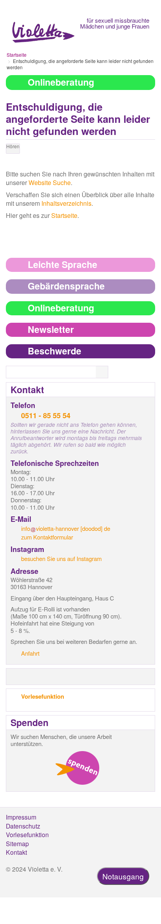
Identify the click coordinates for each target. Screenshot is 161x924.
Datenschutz (23, 826)
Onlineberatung (61, 82)
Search (106, 372)
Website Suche (50, 182)
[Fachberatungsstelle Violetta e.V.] (43, 24)
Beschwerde (54, 350)
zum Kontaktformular (47, 537)
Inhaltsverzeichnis (66, 203)
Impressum (21, 817)
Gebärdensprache (66, 285)
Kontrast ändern (12, 162)
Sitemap (17, 843)
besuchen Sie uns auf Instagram (61, 558)
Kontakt (16, 852)
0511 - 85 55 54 (45, 415)
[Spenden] (77, 768)
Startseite (17, 54)
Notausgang (123, 876)
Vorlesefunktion (42, 696)
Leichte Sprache (62, 264)
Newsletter (51, 329)
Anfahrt (30, 653)
